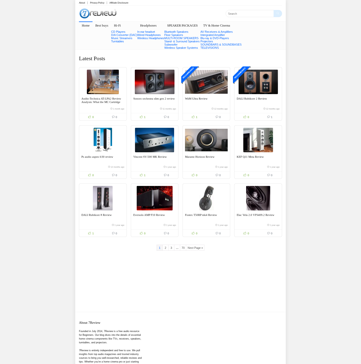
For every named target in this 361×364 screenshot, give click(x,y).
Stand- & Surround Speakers (182, 41)
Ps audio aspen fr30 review (97, 156)
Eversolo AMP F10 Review (149, 214)
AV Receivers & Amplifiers (216, 31)
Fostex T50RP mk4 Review (201, 214)
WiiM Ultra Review (196, 98)
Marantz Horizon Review (200, 156)
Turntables (117, 41)
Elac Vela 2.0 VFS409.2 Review (255, 214)
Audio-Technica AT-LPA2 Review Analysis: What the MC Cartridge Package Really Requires (101, 102)
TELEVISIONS (209, 47)
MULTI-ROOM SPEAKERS (181, 38)
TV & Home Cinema (216, 25)
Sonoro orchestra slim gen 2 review (154, 98)
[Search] (278, 13)
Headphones (148, 25)
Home (86, 25)
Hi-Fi (117, 25)
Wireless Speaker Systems (181, 47)
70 (183, 247)
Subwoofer (170, 44)
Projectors (206, 41)
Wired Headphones (149, 35)
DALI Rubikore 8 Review (96, 214)
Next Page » (195, 247)
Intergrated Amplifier (212, 35)
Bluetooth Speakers (176, 31)
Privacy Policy (97, 3)
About (82, 3)
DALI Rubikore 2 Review (252, 98)
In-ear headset (146, 31)
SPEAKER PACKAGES (182, 25)
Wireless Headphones (150, 38)
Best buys (101, 25)
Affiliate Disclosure (118, 3)
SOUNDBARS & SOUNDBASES (221, 44)
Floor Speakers (173, 35)
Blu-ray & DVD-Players (214, 38)
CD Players (118, 31)
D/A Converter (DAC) (124, 35)
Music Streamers (121, 38)
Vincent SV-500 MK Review (150, 156)
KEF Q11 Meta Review (250, 156)
